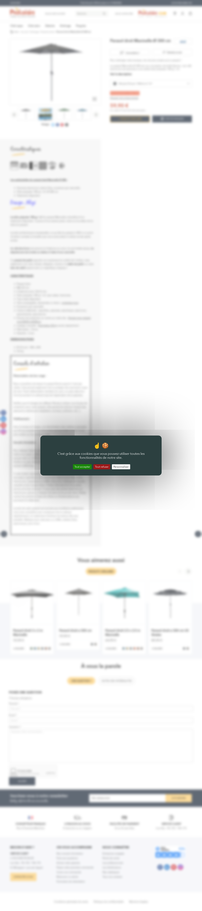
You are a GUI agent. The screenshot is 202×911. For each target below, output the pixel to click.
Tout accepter (82, 466)
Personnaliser (121, 466)
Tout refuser (102, 466)
